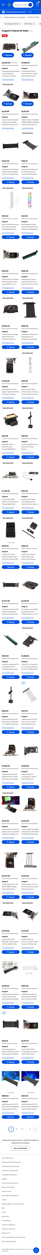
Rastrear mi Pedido (8, 1187)
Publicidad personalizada (10, 1166)
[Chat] (36, 1250)
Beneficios (5, 1216)
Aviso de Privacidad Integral (11, 1162)
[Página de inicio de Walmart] (9, 5)
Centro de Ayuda (7, 1158)
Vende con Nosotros (8, 1229)
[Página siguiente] (35, 1129)
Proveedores (6, 1220)
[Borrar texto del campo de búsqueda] (27, 5)
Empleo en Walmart (8, 1225)
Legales (4, 1179)
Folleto (4, 1200)
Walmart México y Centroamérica (13, 1204)
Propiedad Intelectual (9, 1175)
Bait (3, 1208)
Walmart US (6, 1233)
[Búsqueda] (30, 5)
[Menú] (3, 5)
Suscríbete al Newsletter (10, 1195)
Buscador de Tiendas (9, 1241)
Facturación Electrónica (10, 1183)
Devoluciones (6, 1191)
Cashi (4, 1212)
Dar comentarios (20, 1148)
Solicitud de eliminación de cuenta (13, 1237)
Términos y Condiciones (10, 1170)
